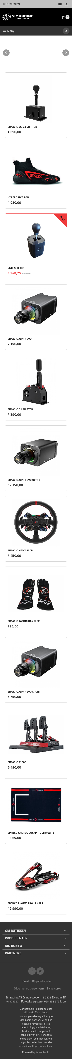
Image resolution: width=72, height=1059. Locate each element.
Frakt (25, 981)
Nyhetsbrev (54, 988)
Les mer (43, 1042)
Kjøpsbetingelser (42, 981)
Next (69, 52)
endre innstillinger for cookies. (36, 1046)
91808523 (12, 1001)
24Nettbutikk (43, 1052)
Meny (10, 31)
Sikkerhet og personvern (29, 988)
